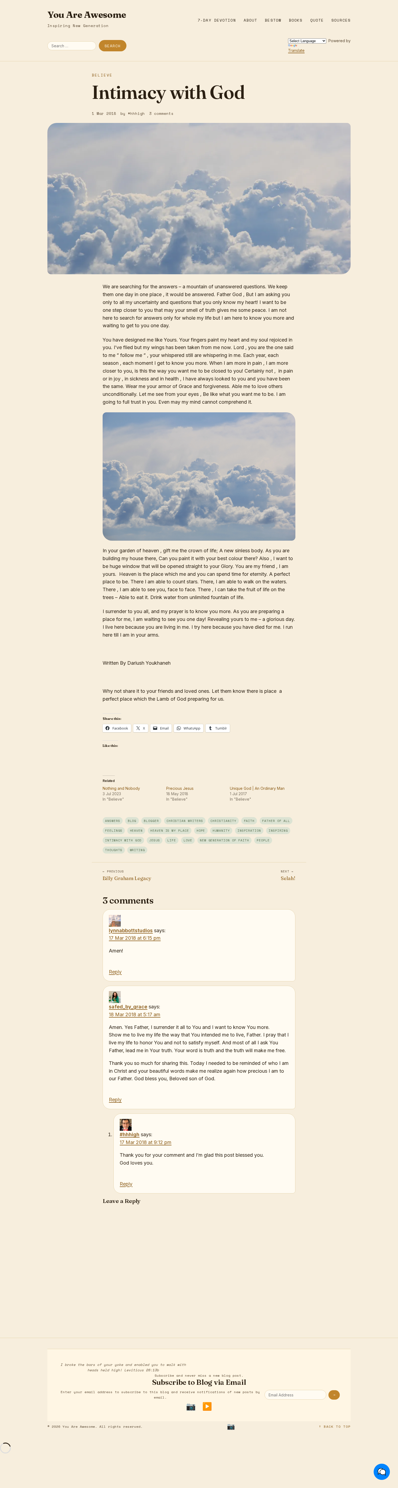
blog (132, 820)
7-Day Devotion (217, 20)
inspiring (278, 830)
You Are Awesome (86, 14)
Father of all (276, 820)
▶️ (207, 1406)
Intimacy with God (123, 840)
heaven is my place (169, 830)
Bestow (273, 20)
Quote (317, 20)
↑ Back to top (335, 1426)
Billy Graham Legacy (127, 875)
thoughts (113, 850)
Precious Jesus (180, 788)
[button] (382, 1472)
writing (137, 850)
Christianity (223, 820)
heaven (136, 830)
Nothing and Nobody (121, 788)
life (171, 840)
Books (296, 20)
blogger (151, 820)
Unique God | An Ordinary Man (257, 788)
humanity (221, 830)
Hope (201, 830)
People (263, 840)
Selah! (288, 875)
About (250, 20)
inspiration (249, 830)
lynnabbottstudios (131, 930)
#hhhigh (129, 1134)
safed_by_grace (128, 1006)
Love (188, 840)
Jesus (154, 840)
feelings (113, 830)
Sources (341, 20)
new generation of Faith (224, 840)
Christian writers (185, 820)
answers (112, 820)
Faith (249, 820)
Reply (115, 972)
